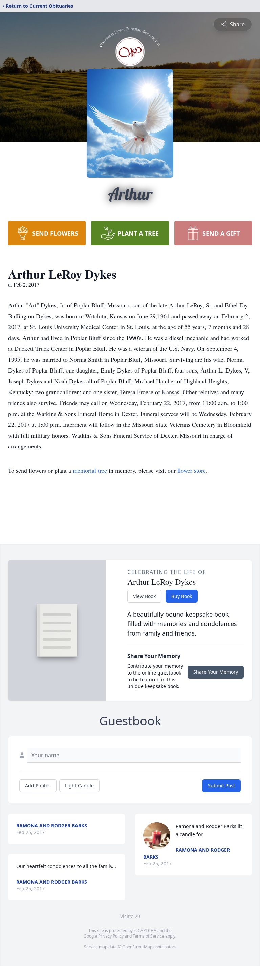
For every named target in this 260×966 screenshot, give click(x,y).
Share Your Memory (215, 672)
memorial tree (90, 470)
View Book (144, 596)
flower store (191, 470)
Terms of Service (148, 936)
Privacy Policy (111, 936)
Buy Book (181, 596)
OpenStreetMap (137, 947)
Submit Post (221, 785)
